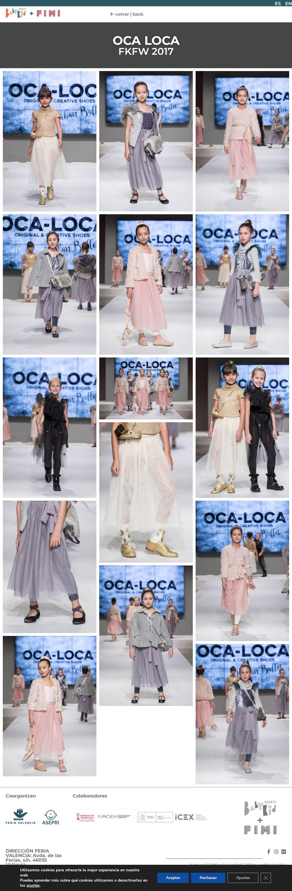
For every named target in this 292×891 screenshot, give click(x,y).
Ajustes (243, 877)
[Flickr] (283, 851)
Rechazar (208, 877)
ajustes (33, 885)
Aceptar (173, 877)
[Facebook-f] (268, 851)
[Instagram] (276, 851)
